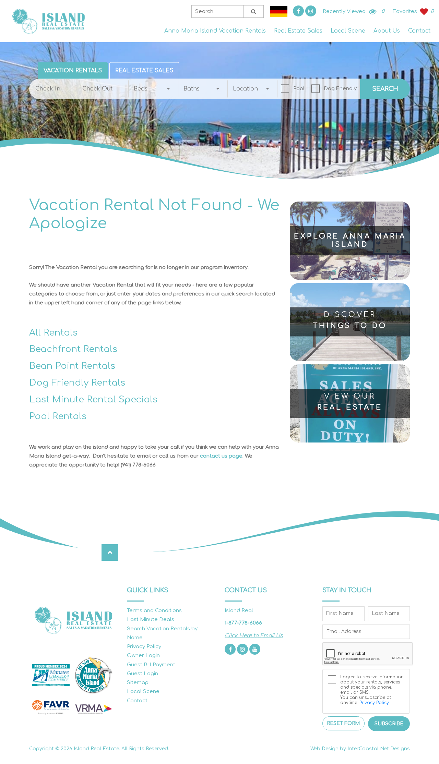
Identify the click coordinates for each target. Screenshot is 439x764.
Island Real (48, 21)
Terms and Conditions (154, 611)
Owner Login (143, 655)
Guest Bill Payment (151, 665)
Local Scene (348, 31)
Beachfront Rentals (73, 349)
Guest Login (142, 674)
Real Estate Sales (298, 31)
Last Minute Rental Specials (93, 399)
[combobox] (153, 88)
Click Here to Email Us (254, 636)
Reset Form (343, 723)
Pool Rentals (57, 416)
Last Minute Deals (150, 619)
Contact (419, 31)
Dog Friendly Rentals (77, 383)
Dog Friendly (340, 89)
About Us (386, 31)
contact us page (221, 456)
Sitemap (138, 683)
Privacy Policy (144, 647)
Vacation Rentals (73, 71)
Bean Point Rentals (72, 366)
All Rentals (53, 333)
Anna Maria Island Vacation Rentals (215, 31)
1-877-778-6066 (243, 623)
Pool (299, 89)
